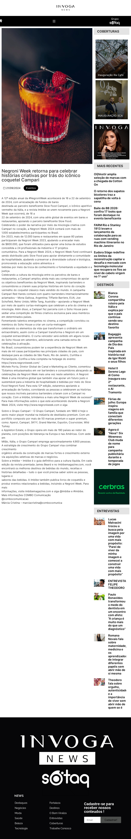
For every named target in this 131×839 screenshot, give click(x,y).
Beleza (19, 823)
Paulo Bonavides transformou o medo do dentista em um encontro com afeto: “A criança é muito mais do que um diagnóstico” (117, 612)
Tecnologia (21, 828)
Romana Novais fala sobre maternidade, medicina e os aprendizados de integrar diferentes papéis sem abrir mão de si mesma (117, 654)
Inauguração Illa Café (110, 75)
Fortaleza (55, 802)
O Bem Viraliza (58, 813)
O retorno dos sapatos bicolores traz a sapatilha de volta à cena (109, 196)
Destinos (55, 808)
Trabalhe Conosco (60, 828)
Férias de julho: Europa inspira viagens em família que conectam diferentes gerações (117, 411)
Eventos (31, 188)
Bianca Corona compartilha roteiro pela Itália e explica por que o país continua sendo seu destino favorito (116, 310)
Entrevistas (56, 818)
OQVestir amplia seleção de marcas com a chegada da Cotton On (110, 179)
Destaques (21, 802)
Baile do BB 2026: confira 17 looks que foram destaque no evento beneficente (108, 213)
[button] (54, 21)
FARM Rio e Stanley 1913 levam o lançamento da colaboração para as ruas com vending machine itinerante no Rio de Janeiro (109, 235)
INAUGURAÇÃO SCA (110, 115)
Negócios (20, 808)
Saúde (18, 818)
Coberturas (56, 823)
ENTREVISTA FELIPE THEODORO (117, 584)
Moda (18, 813)
